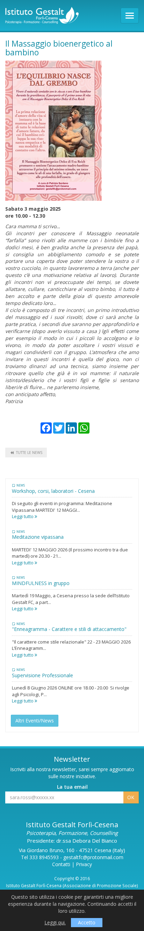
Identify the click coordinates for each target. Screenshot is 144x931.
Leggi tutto (23, 516)
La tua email (72, 786)
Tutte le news (29, 452)
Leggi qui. (55, 922)
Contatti (61, 864)
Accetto (86, 922)
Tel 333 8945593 (40, 857)
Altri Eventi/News (34, 720)
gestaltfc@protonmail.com (93, 857)
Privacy (84, 864)
